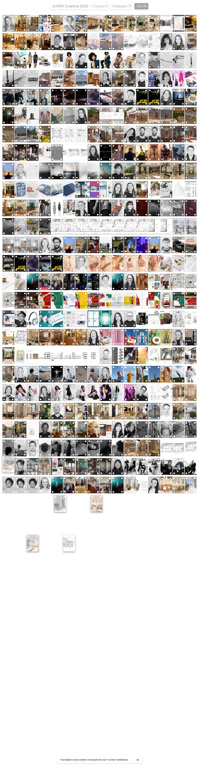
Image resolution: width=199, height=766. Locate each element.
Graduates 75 (121, 6)
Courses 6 (100, 6)
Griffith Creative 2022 (70, 6)
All (141, 6)
